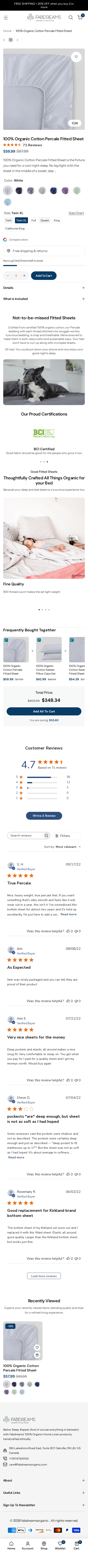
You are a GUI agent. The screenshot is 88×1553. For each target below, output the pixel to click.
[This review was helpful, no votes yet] (68, 931)
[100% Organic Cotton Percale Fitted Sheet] (23, 1341)
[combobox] (62, 847)
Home (7, 31)
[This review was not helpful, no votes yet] (76, 931)
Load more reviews (44, 1276)
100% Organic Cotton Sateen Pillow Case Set (46, 669)
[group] (44, 89)
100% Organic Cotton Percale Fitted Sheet (12, 669)
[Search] (70, 17)
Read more (68, 914)
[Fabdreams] (44, 17)
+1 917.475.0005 (19, 1458)
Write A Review (44, 816)
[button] (41, 461)
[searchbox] (25, 835)
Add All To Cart (44, 711)
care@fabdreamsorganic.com (28, 1464)
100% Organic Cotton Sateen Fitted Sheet (78, 669)
